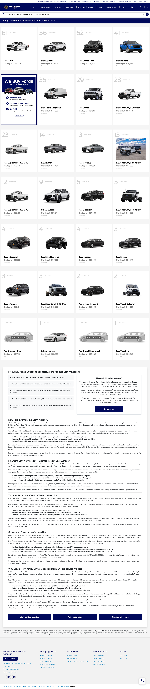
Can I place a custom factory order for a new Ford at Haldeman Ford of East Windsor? (41, 384)
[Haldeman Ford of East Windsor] (12, 7)
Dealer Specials (45, 661)
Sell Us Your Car (98, 658)
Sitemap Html (51, 686)
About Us (123, 658)
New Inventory (72, 655)
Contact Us (109, 409)
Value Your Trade (74, 617)
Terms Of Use (36, 686)
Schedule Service (99, 661)
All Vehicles (72, 651)
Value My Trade (98, 655)
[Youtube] (14, 677)
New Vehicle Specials (47, 664)
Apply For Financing (46, 655)
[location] (94, 1)
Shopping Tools (48, 651)
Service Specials (99, 664)
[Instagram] (9, 677)
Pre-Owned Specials (47, 667)
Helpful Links (100, 651)
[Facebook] (5, 677)
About (123, 651)
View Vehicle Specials (29, 617)
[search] (147, 7)
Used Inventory (72, 658)
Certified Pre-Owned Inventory (77, 661)
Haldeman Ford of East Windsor (12, 686)
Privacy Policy (27, 686)
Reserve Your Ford (46, 658)
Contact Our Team (120, 617)
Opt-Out (66, 686)
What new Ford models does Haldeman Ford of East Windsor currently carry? (38, 377)
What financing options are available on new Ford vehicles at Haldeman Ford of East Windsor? (40, 391)
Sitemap (43, 686)
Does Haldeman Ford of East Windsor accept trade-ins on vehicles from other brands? (42, 399)
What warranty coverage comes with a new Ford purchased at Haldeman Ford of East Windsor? (40, 406)
